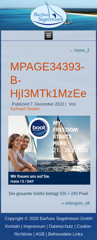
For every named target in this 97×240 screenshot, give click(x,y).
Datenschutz (61, 226)
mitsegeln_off (77, 203)
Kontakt (12, 226)
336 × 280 (68, 193)
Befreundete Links (65, 234)
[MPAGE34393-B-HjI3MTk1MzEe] (49, 184)
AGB (39, 234)
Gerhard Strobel (25, 109)
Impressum (34, 226)
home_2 (79, 50)
